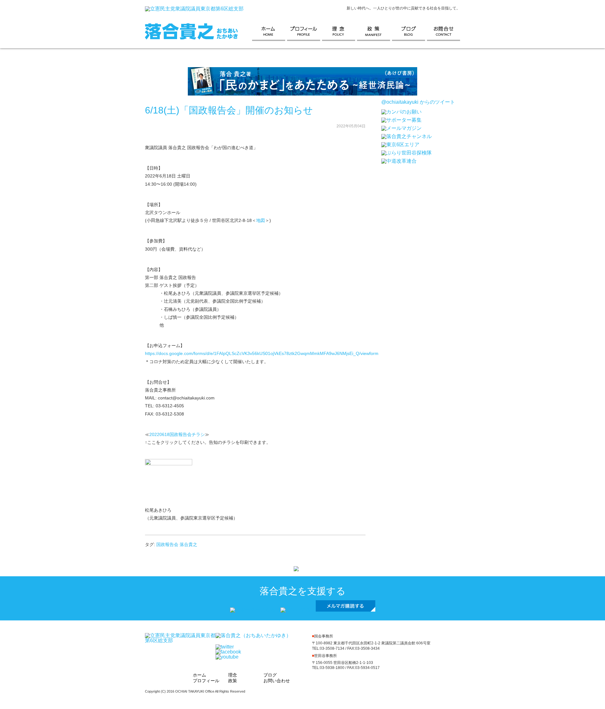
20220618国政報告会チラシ (177, 434)
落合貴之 (188, 544)
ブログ (409, 31)
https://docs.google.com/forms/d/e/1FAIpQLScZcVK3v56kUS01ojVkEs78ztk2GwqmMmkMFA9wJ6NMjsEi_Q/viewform (261, 353)
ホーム (269, 31)
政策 (374, 31)
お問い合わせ (443, 31)
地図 (260, 220)
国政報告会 (167, 544)
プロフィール (304, 31)
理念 (339, 31)
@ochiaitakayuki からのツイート (418, 102)
